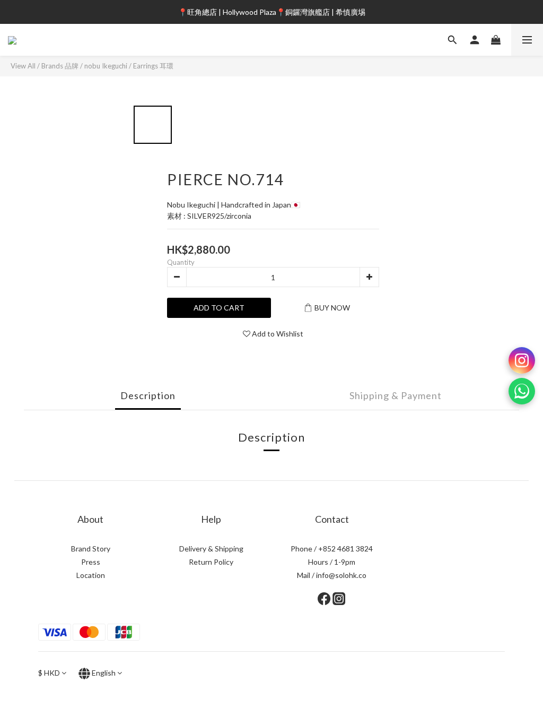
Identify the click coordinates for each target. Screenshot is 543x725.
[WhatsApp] (522, 391)
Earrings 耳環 (153, 66)
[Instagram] (522, 360)
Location (90, 575)
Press (90, 561)
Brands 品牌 (59, 66)
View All (23, 66)
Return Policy (211, 561)
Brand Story (90, 548)
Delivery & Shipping (211, 548)
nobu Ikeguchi (105, 66)
